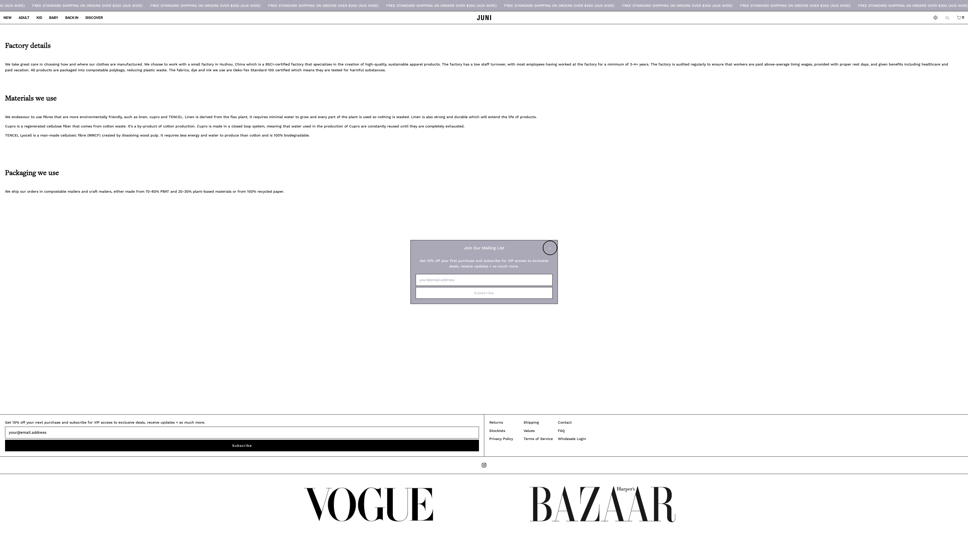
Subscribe (484, 293)
